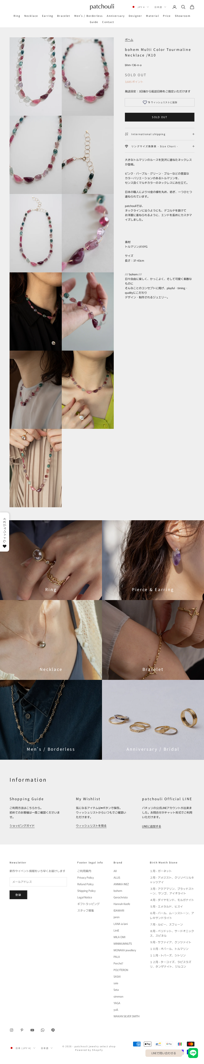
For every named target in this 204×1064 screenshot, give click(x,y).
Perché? (118, 963)
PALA (117, 957)
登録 (18, 895)
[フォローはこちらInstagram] (12, 1030)
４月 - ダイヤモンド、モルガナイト (172, 900)
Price (167, 15)
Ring (17, 15)
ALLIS (117, 877)
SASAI (117, 976)
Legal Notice (84, 897)
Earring (47, 15)
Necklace (31, 15)
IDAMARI (119, 910)
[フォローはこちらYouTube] (32, 1030)
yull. (116, 1010)
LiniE (116, 930)
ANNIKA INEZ (121, 884)
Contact (108, 22)
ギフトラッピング (88, 904)
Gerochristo (121, 897)
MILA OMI (119, 937)
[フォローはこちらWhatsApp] (43, 1030)
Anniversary (116, 15)
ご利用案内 (84, 871)
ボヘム (129, 40)
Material (152, 15)
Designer (135, 15)
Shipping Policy (86, 891)
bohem (118, 891)
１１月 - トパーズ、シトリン (168, 955)
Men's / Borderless (88, 15)
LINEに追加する (151, 826)
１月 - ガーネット (161, 871)
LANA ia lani (121, 924)
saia (116, 983)
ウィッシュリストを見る (91, 826)
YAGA (117, 1003)
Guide (94, 22)
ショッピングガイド (22, 826)
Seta (116, 990)
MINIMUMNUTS (123, 943)
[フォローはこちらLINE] (53, 1030)
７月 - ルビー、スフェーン (166, 924)
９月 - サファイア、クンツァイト (170, 942)
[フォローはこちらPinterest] (22, 1030)
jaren (117, 917)
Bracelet (63, 15)
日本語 (158, 7)
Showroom (182, 15)
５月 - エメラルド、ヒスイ (166, 906)
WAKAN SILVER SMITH (126, 1016)
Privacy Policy (85, 877)
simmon (118, 996)
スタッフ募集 (85, 910)
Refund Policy (85, 884)
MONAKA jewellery (125, 950)
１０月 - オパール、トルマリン (169, 949)
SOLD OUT (159, 117)
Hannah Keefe (122, 904)
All (115, 871)
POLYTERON (121, 970)
